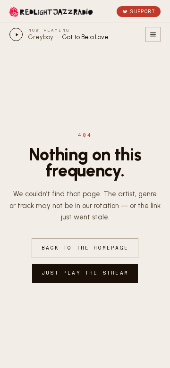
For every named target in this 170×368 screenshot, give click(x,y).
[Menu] (153, 34)
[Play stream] (16, 34)
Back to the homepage (85, 248)
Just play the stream (85, 273)
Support (142, 11)
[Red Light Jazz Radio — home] (51, 11)
